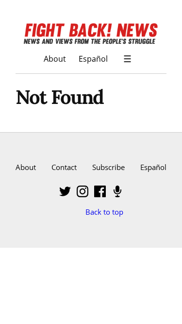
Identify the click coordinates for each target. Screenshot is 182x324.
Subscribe (108, 167)
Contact (64, 167)
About (55, 58)
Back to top (104, 212)
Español (93, 58)
